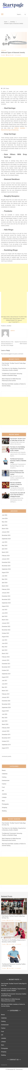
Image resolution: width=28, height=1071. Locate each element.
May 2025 (4, 545)
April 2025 (4, 549)
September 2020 (6, 707)
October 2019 (5, 741)
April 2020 (4, 721)
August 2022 (5, 636)
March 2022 (5, 653)
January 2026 (5, 532)
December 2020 (6, 700)
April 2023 (4, 616)
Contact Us (4, 1065)
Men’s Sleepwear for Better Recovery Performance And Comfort (17, 472)
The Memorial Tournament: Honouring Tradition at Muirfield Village (18, 460)
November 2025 (6, 535)
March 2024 (5, 586)
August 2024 (5, 572)
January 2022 (5, 660)
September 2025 (6, 538)
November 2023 (6, 599)
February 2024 (6, 589)
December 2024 (6, 562)
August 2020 (5, 711)
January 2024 (5, 592)
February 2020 (6, 727)
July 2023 (4, 609)
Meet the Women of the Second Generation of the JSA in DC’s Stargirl (7, 343)
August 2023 (5, 606)
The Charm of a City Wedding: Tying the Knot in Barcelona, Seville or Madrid (17, 448)
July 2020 (4, 714)
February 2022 (6, 657)
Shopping (4, 807)
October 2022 (5, 633)
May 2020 (4, 717)
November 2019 (6, 738)
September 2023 (6, 603)
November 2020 (6, 704)
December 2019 (6, 734)
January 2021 (5, 697)
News (3, 800)
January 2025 (5, 559)
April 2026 (4, 525)
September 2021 (6, 673)
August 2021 (5, 677)
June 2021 (5, 684)
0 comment (18, 55)
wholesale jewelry (6, 756)
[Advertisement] (14, 71)
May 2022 (4, 646)
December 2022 (6, 626)
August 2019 (5, 748)
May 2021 (4, 687)
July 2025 (4, 542)
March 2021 (5, 690)
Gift (3, 790)
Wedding (4, 811)
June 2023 (5, 613)
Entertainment (5, 780)
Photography (5, 804)
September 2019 (6, 744)
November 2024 (6, 565)
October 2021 (5, 670)
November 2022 (6, 630)
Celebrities (4, 773)
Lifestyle (4, 797)
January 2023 (5, 623)
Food (3, 787)
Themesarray (19, 1069)
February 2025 (6, 555)
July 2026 (4, 515)
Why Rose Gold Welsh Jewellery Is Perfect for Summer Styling (16, 484)
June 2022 (5, 643)
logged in (10, 354)
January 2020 (5, 731)
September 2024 (6, 569)
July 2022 (4, 640)
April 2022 (4, 650)
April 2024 (4, 582)
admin (3, 55)
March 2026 (5, 528)
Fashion (4, 784)
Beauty (4, 770)
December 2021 (6, 663)
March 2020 (5, 724)
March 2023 (5, 619)
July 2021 (4, 680)
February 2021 (6, 694)
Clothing (4, 777)
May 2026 (4, 522)
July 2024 (4, 576)
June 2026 (5, 518)
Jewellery (3, 50)
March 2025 (5, 552)
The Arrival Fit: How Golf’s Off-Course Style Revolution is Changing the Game (17, 494)
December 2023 (6, 596)
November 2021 (6, 667)
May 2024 (4, 579)
